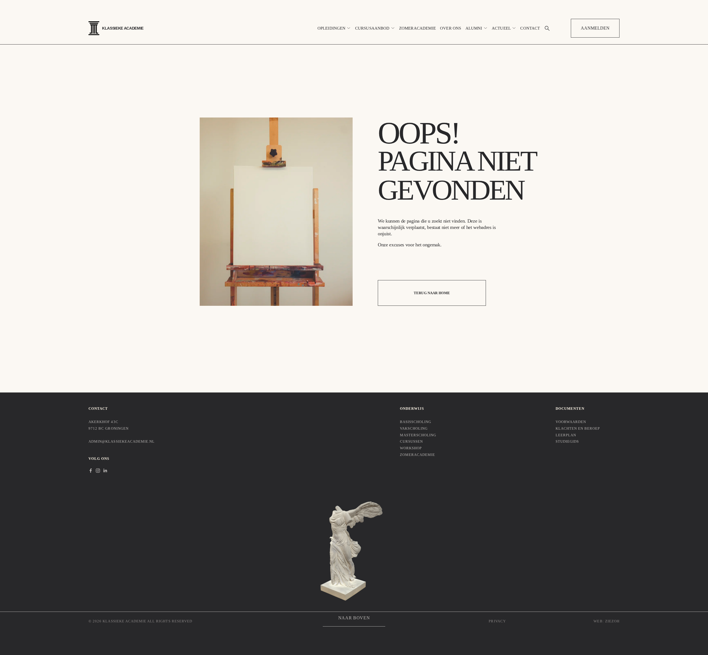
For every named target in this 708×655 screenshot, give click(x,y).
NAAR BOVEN (354, 617)
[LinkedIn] (105, 470)
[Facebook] (90, 470)
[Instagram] (98, 470)
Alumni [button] (473, 28)
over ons (450, 28)
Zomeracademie (417, 28)
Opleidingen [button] (331, 28)
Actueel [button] (501, 28)
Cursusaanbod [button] (372, 28)
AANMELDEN (595, 28)
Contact (530, 28)
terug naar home (432, 293)
